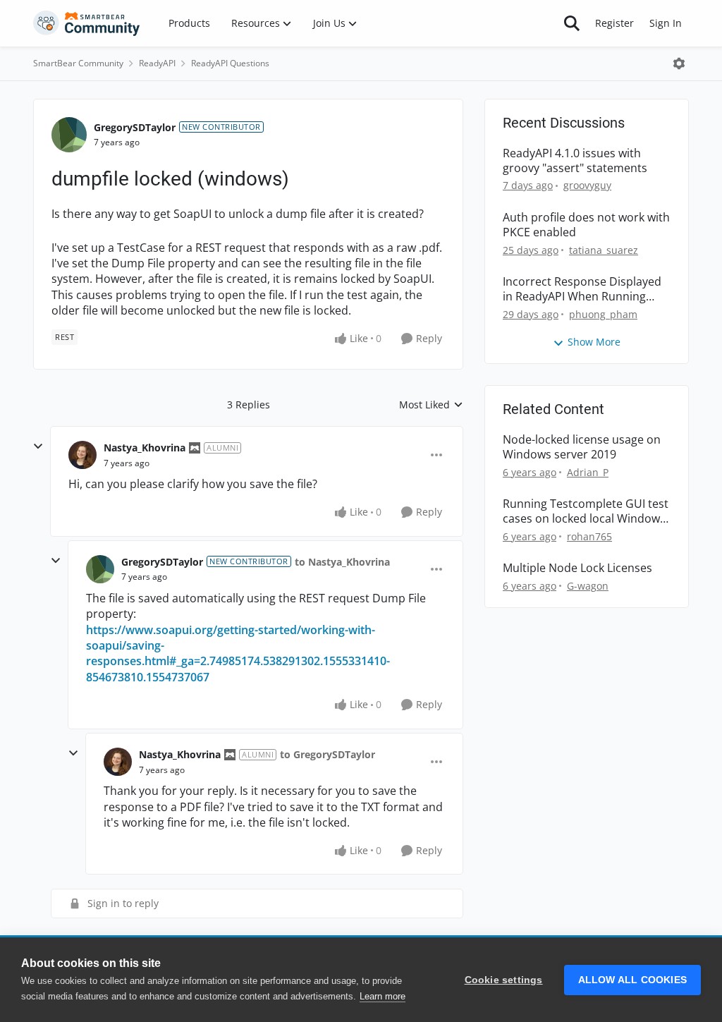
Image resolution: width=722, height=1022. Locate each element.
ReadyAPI (157, 63)
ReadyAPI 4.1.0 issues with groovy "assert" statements (575, 161)
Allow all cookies (632, 980)
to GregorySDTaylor (327, 754)
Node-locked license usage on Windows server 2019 (582, 447)
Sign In (665, 23)
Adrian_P (587, 472)
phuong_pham (603, 314)
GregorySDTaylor (135, 127)
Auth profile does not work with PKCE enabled (586, 225)
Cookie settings (504, 980)
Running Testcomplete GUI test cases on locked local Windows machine (585, 511)
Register (614, 23)
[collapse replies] (38, 446)
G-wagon (587, 585)
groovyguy (587, 185)
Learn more (382, 996)
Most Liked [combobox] (431, 405)
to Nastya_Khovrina (342, 561)
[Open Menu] (679, 63)
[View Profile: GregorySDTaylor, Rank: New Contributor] (69, 134)
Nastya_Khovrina (144, 447)
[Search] (571, 23)
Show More (594, 341)
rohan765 (589, 536)
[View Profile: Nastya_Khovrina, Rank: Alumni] (82, 455)
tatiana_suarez (603, 250)
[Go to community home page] (86, 23)
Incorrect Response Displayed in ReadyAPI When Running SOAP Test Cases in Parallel (582, 289)
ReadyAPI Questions (230, 63)
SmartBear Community (78, 63)
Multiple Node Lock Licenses (577, 568)
